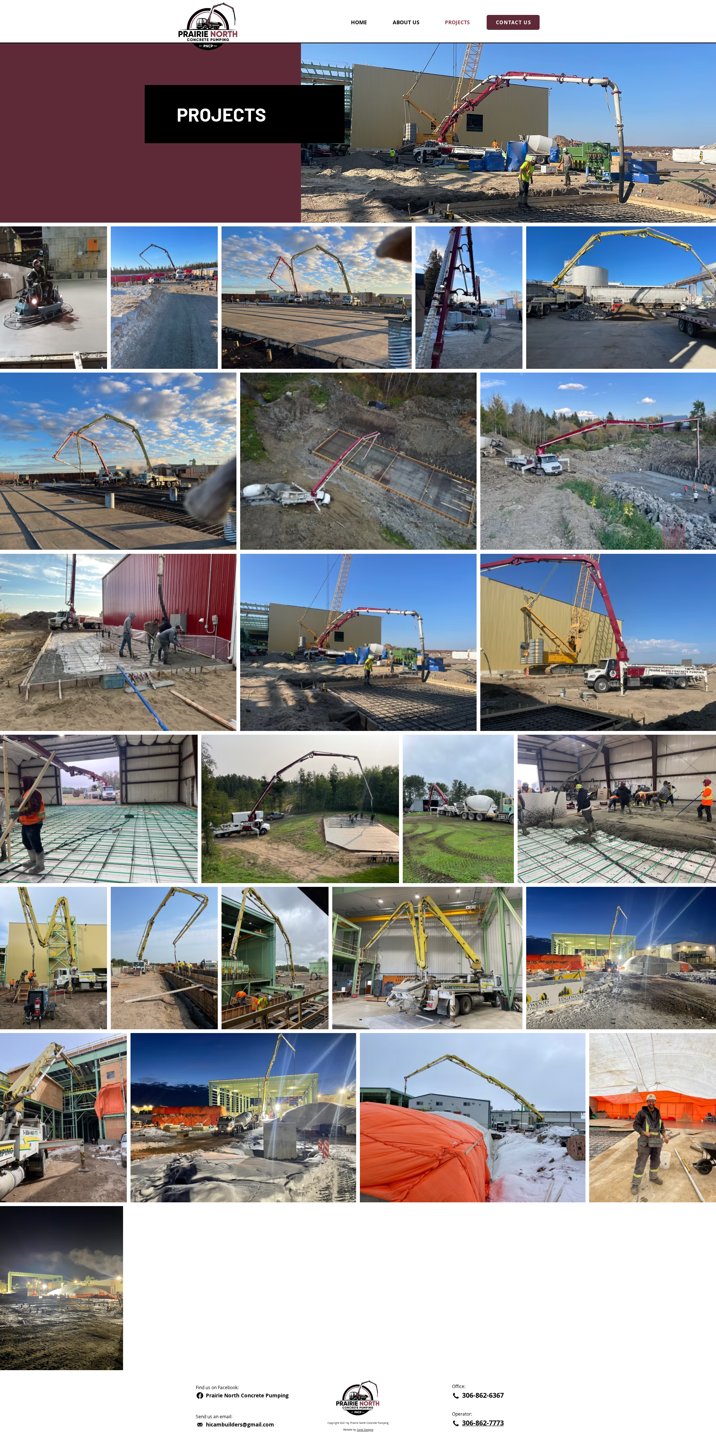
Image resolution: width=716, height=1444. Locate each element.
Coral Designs (365, 1429)
